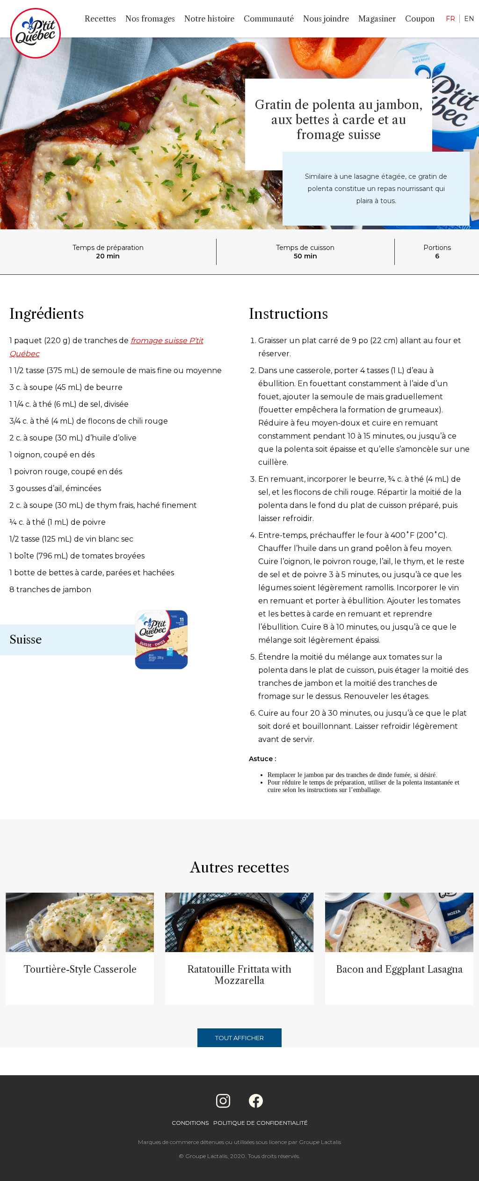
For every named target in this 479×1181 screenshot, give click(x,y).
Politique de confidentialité (260, 1122)
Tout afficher (239, 1038)
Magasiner (377, 18)
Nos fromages (150, 18)
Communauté (269, 18)
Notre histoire (209, 18)
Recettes (100, 18)
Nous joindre (326, 18)
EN (469, 19)
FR (450, 19)
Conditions (190, 1122)
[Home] (35, 35)
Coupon (420, 18)
